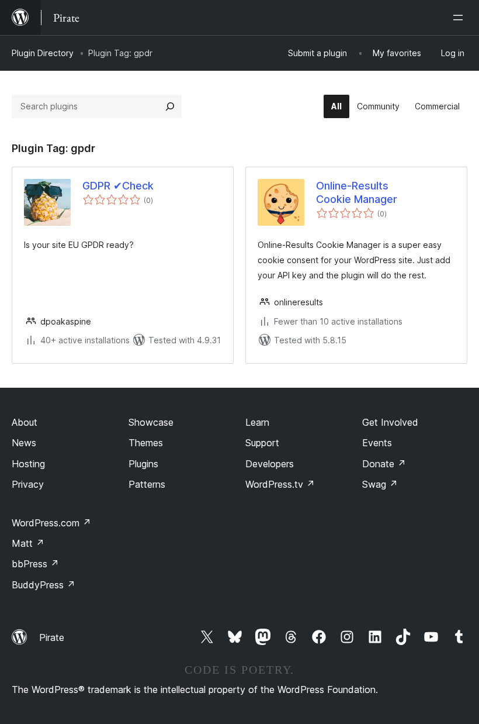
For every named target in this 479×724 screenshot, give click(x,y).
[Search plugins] (170, 106)
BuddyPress (43, 585)
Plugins (143, 464)
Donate (384, 464)
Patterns (147, 484)
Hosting (28, 464)
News (24, 443)
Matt (28, 543)
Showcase (151, 422)
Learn (257, 422)
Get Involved (390, 422)
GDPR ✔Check (118, 186)
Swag (380, 484)
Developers (269, 464)
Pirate (51, 637)
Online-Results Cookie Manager (356, 192)
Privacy (28, 484)
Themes (146, 443)
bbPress (35, 564)
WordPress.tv (280, 484)
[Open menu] (460, 17)
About (24, 422)
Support (262, 443)
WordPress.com (51, 523)
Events (377, 443)
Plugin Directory (43, 53)
